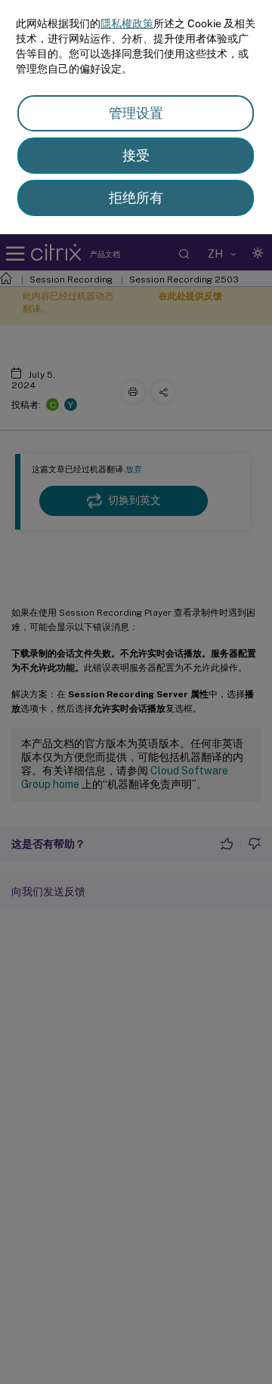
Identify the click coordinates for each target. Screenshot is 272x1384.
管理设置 (136, 113)
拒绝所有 (136, 197)
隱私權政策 (126, 23)
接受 (136, 155)
